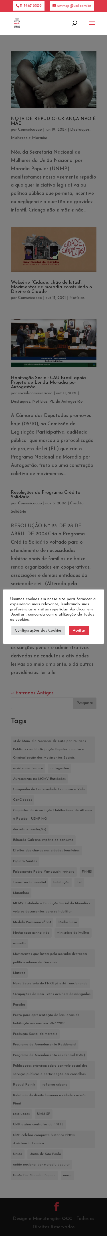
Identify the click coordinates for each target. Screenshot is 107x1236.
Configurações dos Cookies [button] (38, 630)
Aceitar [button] (79, 630)
